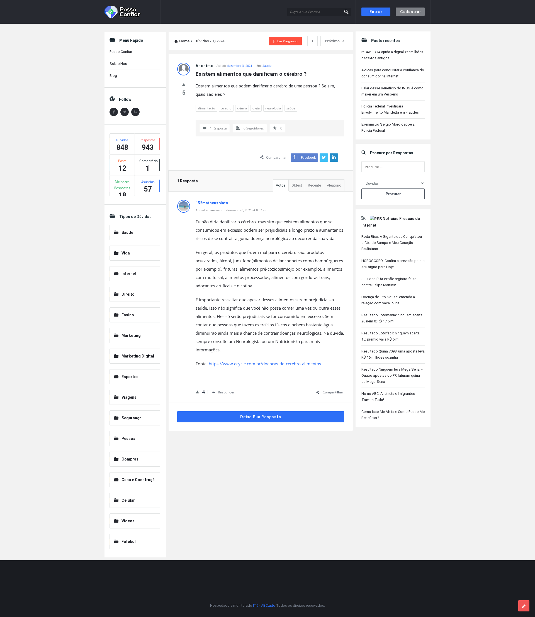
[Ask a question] (523, 605)
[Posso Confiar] (132, 12)
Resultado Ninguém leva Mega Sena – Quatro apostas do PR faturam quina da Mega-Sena (392, 375)
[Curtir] (184, 84)
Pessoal (129, 438)
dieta (256, 108)
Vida (125, 253)
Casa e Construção (134, 480)
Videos (128, 521)
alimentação (206, 108)
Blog (113, 76)
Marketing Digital (137, 356)
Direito (128, 294)
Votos (281, 185)
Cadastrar (410, 11)
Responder (226, 392)
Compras (129, 459)
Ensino (127, 315)
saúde (290, 108)
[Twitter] (124, 112)
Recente (314, 185)
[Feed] (135, 112)
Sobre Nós (118, 64)
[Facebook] (114, 112)
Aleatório (334, 185)
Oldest (296, 185)
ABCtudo (268, 605)
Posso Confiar (121, 52)
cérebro (226, 108)
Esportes (129, 376)
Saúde (266, 65)
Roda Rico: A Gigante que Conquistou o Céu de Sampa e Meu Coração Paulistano (391, 242)
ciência (242, 108)
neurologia (273, 108)
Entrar (376, 11)
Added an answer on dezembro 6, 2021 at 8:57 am (231, 210)
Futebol (128, 541)
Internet (129, 273)
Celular (128, 500)
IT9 (255, 605)
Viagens (129, 397)
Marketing (131, 335)
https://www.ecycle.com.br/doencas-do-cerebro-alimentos (265, 363)
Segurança (131, 418)
